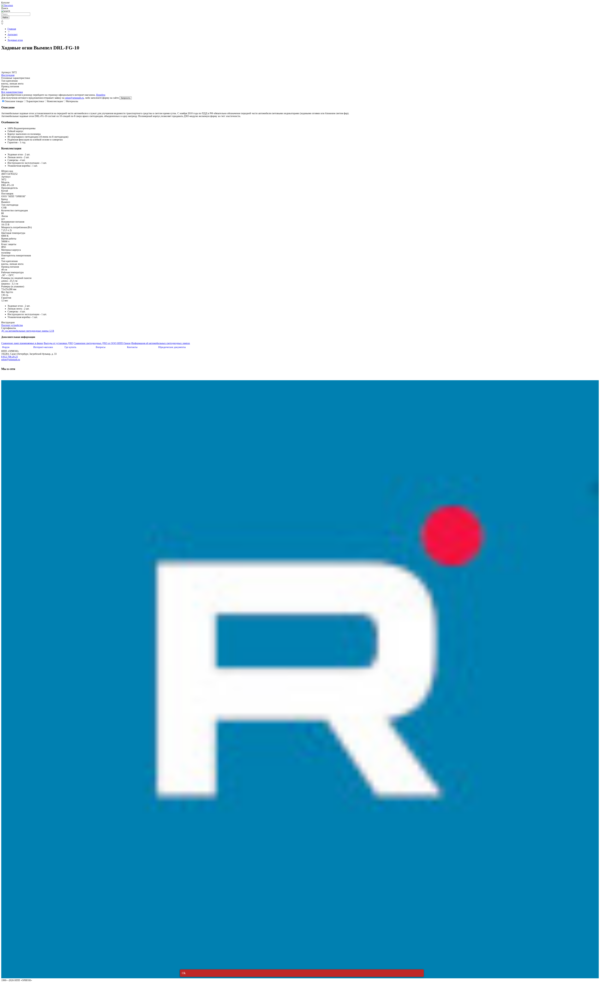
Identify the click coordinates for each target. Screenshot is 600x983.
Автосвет (13, 34)
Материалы (72, 101)
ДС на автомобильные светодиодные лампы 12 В (27, 331)
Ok (184, 973)
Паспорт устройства (12, 325)
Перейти (100, 95)
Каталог (5, 2)
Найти (5, 17)
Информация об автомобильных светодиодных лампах (160, 343)
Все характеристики (12, 92)
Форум (5, 347)
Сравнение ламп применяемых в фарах (22, 343)
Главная (12, 29)
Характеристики (35, 101)
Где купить (70, 347)
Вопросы (100, 347)
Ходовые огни (15, 40)
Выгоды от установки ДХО (58, 343)
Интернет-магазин (43, 347)
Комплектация (55, 101)
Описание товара (14, 101)
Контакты (132, 347)
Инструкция (7, 75)
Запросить (125, 98)
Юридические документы (172, 347)
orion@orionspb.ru (74, 98)
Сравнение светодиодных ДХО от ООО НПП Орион (102, 343)
